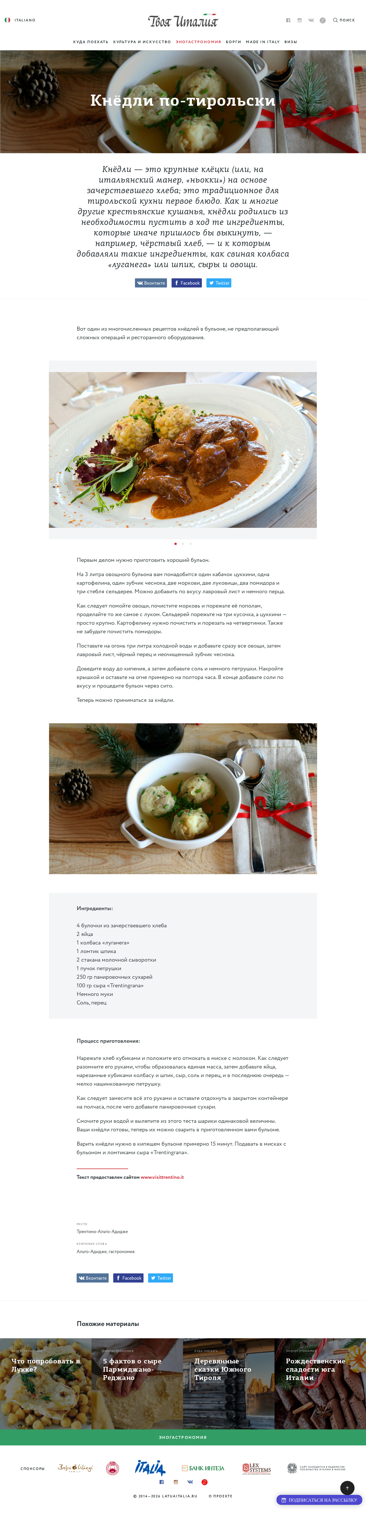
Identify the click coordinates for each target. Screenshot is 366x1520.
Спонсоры (33, 1469)
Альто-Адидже (92, 1252)
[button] (67, 450)
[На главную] (183, 19)
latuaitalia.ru (180, 1496)
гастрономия (122, 1252)
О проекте (221, 1496)
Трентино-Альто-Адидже (102, 1232)
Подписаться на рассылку (322, 1500)
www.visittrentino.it (162, 1177)
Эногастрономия (183, 1438)
